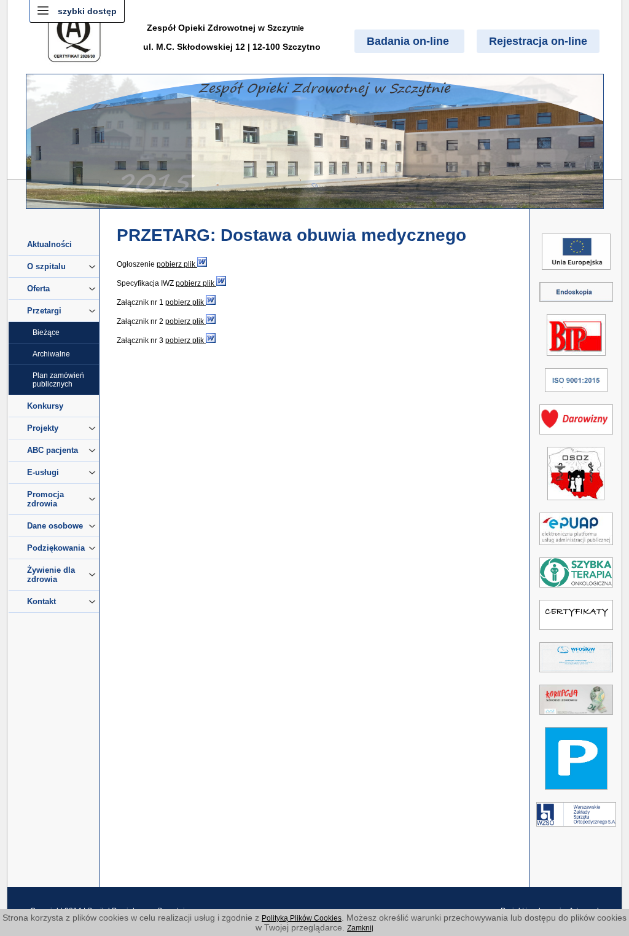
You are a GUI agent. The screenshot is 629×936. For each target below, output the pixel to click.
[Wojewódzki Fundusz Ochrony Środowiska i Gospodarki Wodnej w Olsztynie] (576, 675)
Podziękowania (56, 548)
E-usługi (43, 472)
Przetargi (44, 310)
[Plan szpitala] (576, 792)
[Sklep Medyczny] (576, 829)
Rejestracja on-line (538, 41)
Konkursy (45, 406)
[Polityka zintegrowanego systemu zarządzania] (576, 394)
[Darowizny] (576, 437)
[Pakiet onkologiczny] (576, 590)
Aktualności (49, 244)
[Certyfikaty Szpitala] (576, 632)
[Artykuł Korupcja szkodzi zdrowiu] (576, 717)
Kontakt (41, 601)
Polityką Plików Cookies (302, 918)
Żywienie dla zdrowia (51, 574)
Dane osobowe (55, 525)
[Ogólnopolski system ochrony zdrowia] (575, 502)
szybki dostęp (87, 11)
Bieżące (46, 332)
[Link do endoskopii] (576, 304)
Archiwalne (51, 354)
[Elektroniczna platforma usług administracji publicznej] (576, 547)
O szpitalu (46, 266)
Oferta (38, 288)
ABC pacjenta (52, 450)
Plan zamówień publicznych (58, 379)
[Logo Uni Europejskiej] (576, 272)
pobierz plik (177, 264)
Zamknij (360, 928)
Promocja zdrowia (45, 499)
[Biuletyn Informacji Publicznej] (576, 358)
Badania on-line (409, 41)
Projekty (42, 428)
